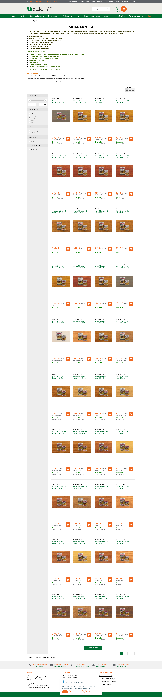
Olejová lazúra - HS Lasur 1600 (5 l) (101, 157)
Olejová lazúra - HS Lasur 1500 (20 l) (80, 432)
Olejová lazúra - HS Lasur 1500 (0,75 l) (101, 322)
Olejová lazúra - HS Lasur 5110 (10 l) (80, 597)
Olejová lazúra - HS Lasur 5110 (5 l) (80, 487)
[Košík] (124, 9)
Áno (33, 141)
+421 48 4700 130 (52, 1)
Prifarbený (35, 133)
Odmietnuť (88, 691)
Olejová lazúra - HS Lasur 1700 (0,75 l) (101, 432)
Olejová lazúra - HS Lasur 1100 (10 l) (80, 542)
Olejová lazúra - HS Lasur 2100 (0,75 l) (122, 267)
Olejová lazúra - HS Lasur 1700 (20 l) (101, 542)
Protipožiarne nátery (97, 1)
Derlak (117, 1)
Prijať (65, 691)
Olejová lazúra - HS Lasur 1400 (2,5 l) (80, 101)
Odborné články (125, 1)
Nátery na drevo (73, 1)
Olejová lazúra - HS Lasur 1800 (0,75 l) (101, 267)
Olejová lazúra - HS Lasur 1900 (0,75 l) (59, 597)
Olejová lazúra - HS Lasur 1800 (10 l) (101, 212)
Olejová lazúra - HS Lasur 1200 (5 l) (122, 377)
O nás (133, 1)
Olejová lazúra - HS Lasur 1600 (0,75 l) (80, 267)
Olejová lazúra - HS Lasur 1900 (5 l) (122, 597)
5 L (33, 118)
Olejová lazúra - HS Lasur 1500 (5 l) (101, 377)
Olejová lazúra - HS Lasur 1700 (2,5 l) (59, 487)
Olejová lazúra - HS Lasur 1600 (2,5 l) (122, 157)
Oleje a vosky (109, 1)
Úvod (30, 1)
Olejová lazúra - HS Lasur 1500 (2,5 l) (59, 377)
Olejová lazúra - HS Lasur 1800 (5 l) (80, 212)
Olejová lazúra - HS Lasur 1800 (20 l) (122, 212)
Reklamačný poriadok (106, 684)
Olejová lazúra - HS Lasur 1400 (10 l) (101, 101)
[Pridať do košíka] (68, 139)
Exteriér (34, 149)
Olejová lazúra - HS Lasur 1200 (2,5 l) (80, 377)
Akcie (149, 16)
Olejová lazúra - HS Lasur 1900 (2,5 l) (101, 597)
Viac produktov (93, 648)
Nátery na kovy (85, 1)
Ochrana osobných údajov (107, 679)
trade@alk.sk (39, 1)
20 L (33, 122)
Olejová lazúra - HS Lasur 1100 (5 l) (122, 432)
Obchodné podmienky (106, 676)
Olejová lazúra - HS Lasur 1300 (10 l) (122, 542)
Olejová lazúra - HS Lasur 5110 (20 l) (122, 322)
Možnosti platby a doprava (107, 682)
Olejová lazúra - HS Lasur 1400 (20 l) (122, 101)
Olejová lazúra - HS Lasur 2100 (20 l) (59, 101)
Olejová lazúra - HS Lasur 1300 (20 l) (80, 322)
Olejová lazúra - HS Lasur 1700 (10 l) (59, 542)
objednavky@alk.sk (60, 666)
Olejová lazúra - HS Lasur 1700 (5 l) (101, 487)
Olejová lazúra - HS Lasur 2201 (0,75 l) (59, 322)
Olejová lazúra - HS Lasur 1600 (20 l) (59, 157)
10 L (33, 120)
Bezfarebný (35, 131)
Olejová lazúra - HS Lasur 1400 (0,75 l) (59, 267)
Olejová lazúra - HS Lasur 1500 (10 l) (59, 432)
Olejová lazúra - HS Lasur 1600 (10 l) (80, 157)
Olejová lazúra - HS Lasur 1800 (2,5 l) (59, 212)
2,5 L (33, 116)
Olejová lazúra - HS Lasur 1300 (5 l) (122, 487)
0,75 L (33, 114)
